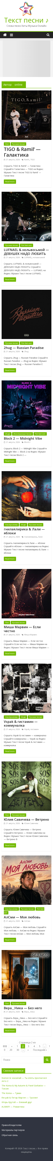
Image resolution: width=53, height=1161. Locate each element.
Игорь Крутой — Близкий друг (17, 1102)
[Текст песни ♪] (5, 35)
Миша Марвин (30, 634)
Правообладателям (11, 1125)
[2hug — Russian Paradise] (26, 291)
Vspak (26, 729)
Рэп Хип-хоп (26, 245)
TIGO (32, 159)
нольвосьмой (39, 257)
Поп (7, 144)
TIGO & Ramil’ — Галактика (22, 152)
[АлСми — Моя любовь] (26, 857)
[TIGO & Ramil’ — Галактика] (26, 92)
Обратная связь (10, 1135)
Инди (7, 434)
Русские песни (18, 144)
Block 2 (27, 442)
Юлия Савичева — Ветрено (26, 819)
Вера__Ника (29, 1012)
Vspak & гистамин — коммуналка (21, 723)
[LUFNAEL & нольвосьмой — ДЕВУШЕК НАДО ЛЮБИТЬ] (26, 193)
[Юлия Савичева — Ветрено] (26, 763)
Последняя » (40, 1049)
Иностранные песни (23, 434)
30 (17, 1049)
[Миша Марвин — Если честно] (26, 570)
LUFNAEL (28, 257)
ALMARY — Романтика (13, 1106)
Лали (40, 537)
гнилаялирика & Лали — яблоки (24, 531)
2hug (26, 351)
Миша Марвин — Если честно (22, 629)
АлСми (27, 921)
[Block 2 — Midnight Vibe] (26, 382)
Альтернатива (11, 524)
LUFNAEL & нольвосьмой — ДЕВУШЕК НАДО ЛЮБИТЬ (26, 251)
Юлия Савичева (31, 823)
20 (11, 1049)
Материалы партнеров (13, 1130)
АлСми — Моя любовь (22, 917)
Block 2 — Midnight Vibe (23, 438)
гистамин (34, 729)
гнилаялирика (30, 537)
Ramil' (26, 159)
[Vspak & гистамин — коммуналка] (26, 665)
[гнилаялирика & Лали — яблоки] (26, 472)
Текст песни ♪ (26, 19)
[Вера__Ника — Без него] (26, 951)
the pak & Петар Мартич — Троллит (20, 1097)
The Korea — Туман (11, 1093)
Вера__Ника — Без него (23, 1008)
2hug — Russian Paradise (24, 347)
